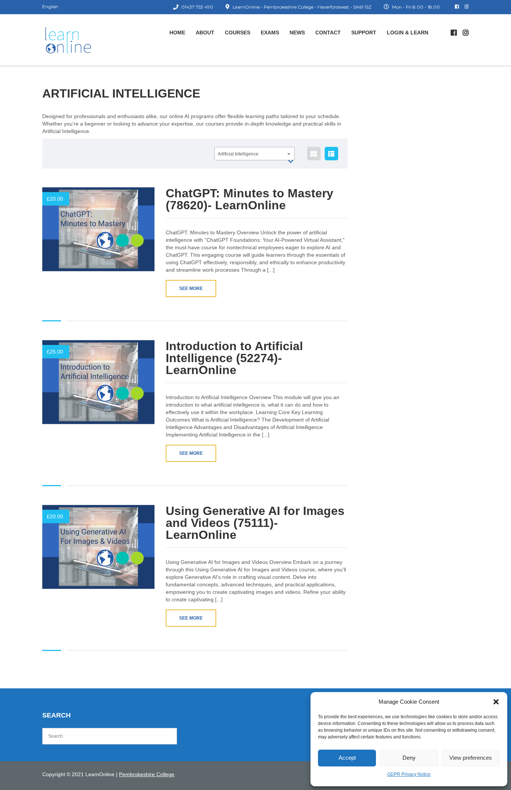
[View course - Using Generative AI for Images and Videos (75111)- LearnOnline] (98, 547)
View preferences (470, 757)
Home (177, 33)
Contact (328, 33)
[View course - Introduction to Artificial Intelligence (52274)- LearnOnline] (98, 382)
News (297, 33)
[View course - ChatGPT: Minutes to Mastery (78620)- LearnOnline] (98, 229)
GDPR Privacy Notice (409, 774)
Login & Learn (407, 33)
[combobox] (254, 153)
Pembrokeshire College (146, 774)
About (205, 33)
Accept (347, 757)
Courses (237, 33)
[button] (496, 702)
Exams (270, 33)
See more (191, 288)
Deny (409, 757)
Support (363, 33)
